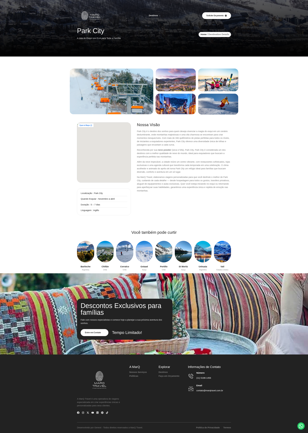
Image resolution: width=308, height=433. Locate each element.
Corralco (124, 266)
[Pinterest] (102, 412)
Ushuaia (203, 266)
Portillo (163, 266)
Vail (222, 266)
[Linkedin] (97, 412)
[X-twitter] (88, 412)
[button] (301, 426)
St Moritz (183, 266)
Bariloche (85, 266)
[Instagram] (83, 412)
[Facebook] (78, 412)
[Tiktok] (107, 412)
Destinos (153, 15)
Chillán (105, 266)
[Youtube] (92, 412)
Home (204, 34)
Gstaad (144, 266)
